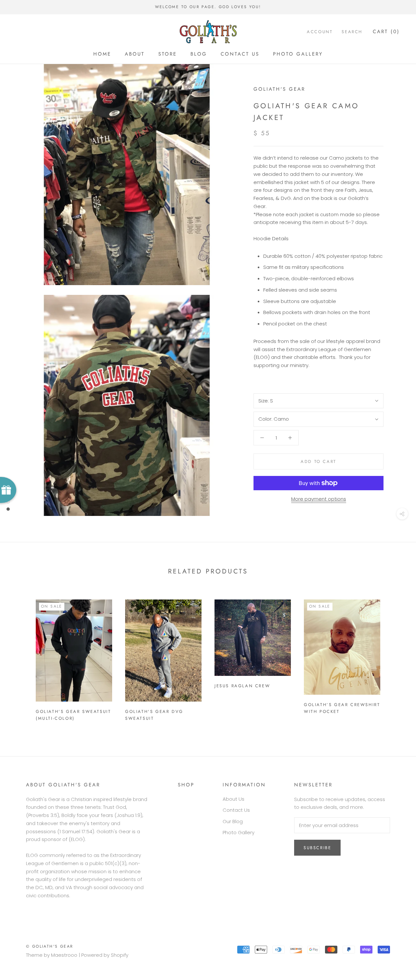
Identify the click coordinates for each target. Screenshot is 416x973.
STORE (167, 54)
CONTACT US (240, 54)
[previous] (20, 657)
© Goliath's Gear (49, 946)
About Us (233, 798)
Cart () (386, 31)
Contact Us (236, 810)
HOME (102, 54)
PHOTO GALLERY (298, 54)
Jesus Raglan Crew (242, 686)
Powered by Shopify (104, 955)
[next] (395, 657)
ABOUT (135, 54)
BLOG (198, 54)
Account (319, 32)
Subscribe (317, 848)
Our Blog (233, 821)
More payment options (318, 498)
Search (352, 32)
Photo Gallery (238, 832)
